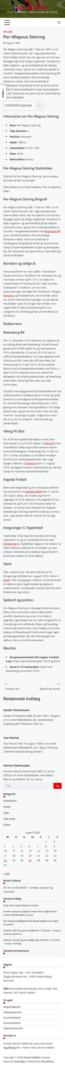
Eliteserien (30, 463)
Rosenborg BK (52, 231)
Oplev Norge (9, 818)
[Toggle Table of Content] (37, 106)
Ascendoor (20, 1061)
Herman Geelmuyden (16, 765)
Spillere (7, 32)
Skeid (6, 580)
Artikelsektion (10, 800)
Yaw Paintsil (11, 737)
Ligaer (6, 812)
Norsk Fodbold (32, 7)
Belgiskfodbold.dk (11, 1007)
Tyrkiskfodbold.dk (11, 1023)
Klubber (7, 806)
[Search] (59, 22)
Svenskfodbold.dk (12, 1017)
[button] (3, 92)
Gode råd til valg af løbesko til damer (20, 905)
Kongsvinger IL (11, 544)
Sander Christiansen (16, 710)
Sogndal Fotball (33, 492)
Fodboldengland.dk (12, 1012)
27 (30, 860)
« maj (6, 874)
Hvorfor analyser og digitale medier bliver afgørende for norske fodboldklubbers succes (30, 913)
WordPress (47, 1061)
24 (5, 860)
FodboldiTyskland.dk (13, 1028)
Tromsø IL (8, 296)
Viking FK (49, 443)
